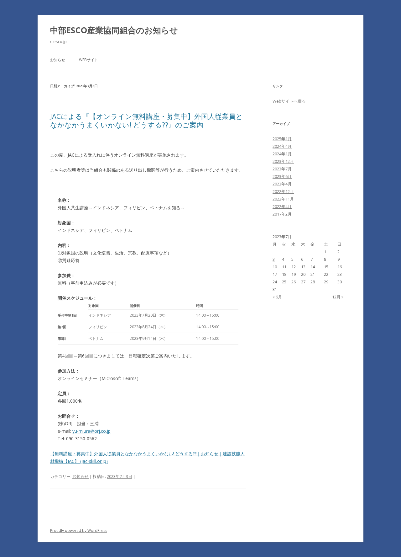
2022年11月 (283, 199)
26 (293, 282)
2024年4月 (282, 146)
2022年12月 (283, 191)
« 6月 (277, 297)
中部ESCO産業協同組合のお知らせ (114, 30)
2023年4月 (282, 184)
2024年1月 (282, 154)
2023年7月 (282, 169)
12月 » (337, 297)
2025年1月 (282, 139)
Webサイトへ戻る (289, 101)
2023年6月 (282, 176)
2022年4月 (282, 206)
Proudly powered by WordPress (78, 530)
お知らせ (57, 59)
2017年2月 (282, 214)
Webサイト (88, 59)
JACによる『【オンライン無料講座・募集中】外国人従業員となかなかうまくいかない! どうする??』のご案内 (146, 120)
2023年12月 (283, 161)
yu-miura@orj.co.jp (91, 431)
